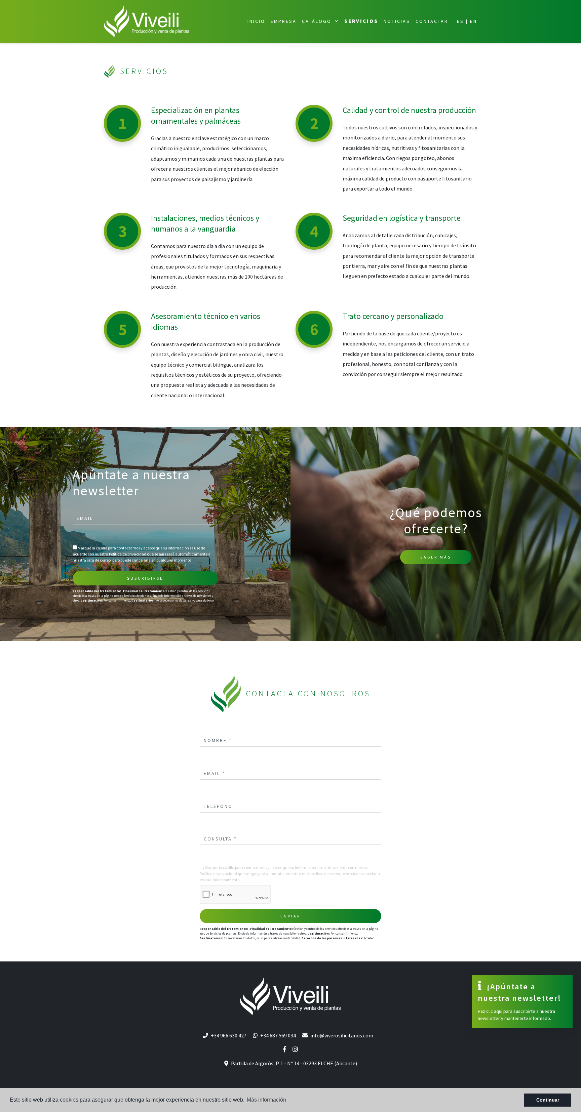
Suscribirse (145, 578)
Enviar (290, 915)
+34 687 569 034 (278, 1035)
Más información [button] (266, 1100)
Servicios (361, 21)
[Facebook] (284, 1049)
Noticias (397, 21)
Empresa (284, 21)
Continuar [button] (547, 1100)
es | (462, 21)
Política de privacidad (128, 554)
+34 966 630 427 (228, 1035)
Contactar (432, 21)
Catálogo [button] (318, 21)
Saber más (435, 557)
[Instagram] (295, 1049)
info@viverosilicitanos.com (341, 1035)
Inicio (256, 21)
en (473, 21)
